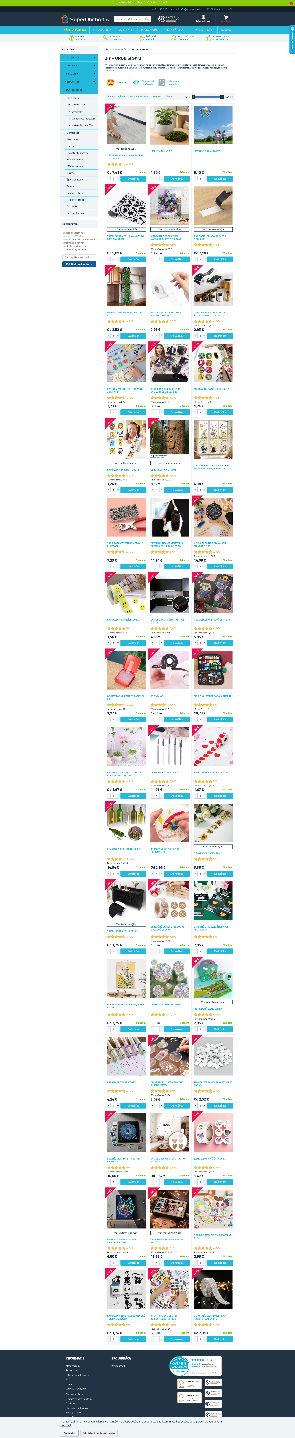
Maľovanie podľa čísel (82, 125)
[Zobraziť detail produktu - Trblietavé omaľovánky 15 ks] (213, 593)
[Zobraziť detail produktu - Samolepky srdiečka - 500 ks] (213, 746)
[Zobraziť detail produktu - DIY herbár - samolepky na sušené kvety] (169, 1056)
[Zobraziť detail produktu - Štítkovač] (169, 670)
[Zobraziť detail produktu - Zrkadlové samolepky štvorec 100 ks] (213, 1056)
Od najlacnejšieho (116, 96)
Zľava (169, 96)
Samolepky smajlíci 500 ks (123, 619)
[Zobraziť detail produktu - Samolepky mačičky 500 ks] (213, 1132)
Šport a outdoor (75, 179)
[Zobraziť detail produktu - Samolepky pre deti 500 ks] (126, 439)
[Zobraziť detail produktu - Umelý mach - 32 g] (169, 125)
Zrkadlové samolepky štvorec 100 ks (213, 1084)
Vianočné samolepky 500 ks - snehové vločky (168, 928)
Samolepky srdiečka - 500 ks (211, 772)
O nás (69, 1384)
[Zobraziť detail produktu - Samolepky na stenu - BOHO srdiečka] (169, 1132)
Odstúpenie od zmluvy (77, 1375)
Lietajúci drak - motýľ (207, 151)
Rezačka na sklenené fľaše (124, 849)
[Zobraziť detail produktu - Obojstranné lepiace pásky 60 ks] (126, 670)
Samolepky (77, 112)
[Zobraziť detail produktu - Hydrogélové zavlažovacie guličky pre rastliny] (126, 746)
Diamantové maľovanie (83, 118)
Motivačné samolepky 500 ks (212, 389)
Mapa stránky (73, 1366)
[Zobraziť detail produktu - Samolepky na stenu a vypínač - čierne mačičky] (126, 1289)
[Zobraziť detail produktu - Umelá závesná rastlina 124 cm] (126, 286)
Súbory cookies (73, 1412)
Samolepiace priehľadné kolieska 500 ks (166, 314)
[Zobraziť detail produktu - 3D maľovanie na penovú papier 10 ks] (169, 822)
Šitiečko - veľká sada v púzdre (213, 696)
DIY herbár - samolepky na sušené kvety (167, 1084)
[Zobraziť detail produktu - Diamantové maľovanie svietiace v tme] (126, 1209)
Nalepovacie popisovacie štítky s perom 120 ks (209, 314)
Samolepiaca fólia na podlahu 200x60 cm (126, 157)
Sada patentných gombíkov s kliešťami (125, 545)
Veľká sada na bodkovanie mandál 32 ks (210, 545)
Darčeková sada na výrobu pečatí (167, 1241)
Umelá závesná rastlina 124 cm (124, 314)
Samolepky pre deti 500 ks (123, 469)
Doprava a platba (74, 1394)
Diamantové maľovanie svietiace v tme (121, 1241)
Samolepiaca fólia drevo (122, 931)
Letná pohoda (102, 30)
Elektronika (72, 139)
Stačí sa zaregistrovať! (156, 2)
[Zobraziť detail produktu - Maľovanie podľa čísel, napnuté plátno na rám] (169, 205)
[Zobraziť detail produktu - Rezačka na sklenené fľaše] (126, 822)
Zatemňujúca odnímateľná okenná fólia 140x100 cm (167, 545)
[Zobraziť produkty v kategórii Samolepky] (110, 82)
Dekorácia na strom (163, 469)
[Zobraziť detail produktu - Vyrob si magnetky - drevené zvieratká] (126, 363)
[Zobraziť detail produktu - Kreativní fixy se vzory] (126, 1056)
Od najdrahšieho (139, 96)
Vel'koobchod (118, 1366)
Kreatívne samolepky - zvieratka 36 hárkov (165, 1317)
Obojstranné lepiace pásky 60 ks (125, 698)
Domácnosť (73, 133)
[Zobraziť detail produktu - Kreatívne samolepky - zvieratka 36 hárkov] (169, 1289)
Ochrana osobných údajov (79, 1399)
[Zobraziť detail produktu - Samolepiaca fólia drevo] (126, 900)
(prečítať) (65, 1425)
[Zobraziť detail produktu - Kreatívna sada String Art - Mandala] (126, 1132)
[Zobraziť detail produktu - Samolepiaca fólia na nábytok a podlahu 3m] (126, 205)
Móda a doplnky (75, 166)
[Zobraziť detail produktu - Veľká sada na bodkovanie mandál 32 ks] (213, 517)
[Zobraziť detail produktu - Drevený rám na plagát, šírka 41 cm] (126, 978)
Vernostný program (76, 1388)
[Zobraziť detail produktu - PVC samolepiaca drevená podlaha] (213, 205)
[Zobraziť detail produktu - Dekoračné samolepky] (213, 822)
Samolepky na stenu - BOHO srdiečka (168, 1160)
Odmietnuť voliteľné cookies (99, 1433)
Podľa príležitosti (75, 200)
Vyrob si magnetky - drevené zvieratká (125, 390)
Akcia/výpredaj (175, 30)
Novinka (157, 96)
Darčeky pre (126, 30)
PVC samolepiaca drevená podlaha (210, 238)
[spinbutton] (113, 178)
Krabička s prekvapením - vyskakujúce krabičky (166, 390)
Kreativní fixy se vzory (121, 1082)
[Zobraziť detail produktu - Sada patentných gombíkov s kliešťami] (126, 517)
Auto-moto (73, 98)
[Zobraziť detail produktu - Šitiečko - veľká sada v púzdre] (213, 670)
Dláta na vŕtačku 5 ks (164, 772)
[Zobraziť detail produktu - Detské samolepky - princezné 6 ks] (213, 1209)
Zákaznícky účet (203, 20)
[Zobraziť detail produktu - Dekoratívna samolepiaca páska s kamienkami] (213, 1289)
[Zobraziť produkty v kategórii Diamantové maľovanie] (136, 82)
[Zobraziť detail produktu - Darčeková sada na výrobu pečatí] (169, 1209)
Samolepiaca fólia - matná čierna (167, 621)
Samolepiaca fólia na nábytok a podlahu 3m (126, 238)
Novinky (226, 30)
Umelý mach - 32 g (161, 151)
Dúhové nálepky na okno (166, 1004)
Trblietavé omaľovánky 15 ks (212, 619)
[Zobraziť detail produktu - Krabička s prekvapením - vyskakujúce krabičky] (169, 363)
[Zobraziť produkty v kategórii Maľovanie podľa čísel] (162, 83)
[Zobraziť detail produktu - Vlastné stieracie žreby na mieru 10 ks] (213, 900)
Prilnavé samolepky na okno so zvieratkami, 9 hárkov (212, 467)
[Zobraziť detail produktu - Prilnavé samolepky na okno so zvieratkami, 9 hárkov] (213, 439)
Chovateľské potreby (77, 153)
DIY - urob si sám (76, 104)
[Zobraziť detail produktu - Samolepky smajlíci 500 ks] (126, 593)
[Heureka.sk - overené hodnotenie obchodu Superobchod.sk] (195, 1375)
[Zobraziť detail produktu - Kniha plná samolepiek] (213, 978)
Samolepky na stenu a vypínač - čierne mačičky (126, 1317)
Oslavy (70, 173)
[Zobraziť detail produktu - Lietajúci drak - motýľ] (213, 125)
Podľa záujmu (149, 30)
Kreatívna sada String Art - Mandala (124, 1160)
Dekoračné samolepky (208, 853)
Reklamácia (71, 1370)
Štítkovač (157, 696)
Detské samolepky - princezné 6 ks (213, 1237)
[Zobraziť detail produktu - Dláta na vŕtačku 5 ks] (169, 746)
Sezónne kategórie (76, 213)
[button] (118, 178)
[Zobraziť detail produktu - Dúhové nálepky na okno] (169, 978)
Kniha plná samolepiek (208, 1008)
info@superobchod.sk (191, 9)
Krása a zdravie (75, 159)
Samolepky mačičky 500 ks (210, 1158)
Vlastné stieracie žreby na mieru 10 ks (211, 928)
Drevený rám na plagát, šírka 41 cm (125, 1006)
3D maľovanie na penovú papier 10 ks (166, 850)
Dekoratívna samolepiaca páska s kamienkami (210, 1317)
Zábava (70, 186)
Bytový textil (74, 206)
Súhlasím (69, 1433)
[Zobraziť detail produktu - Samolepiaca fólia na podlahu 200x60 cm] (126, 125)
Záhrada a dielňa (75, 193)
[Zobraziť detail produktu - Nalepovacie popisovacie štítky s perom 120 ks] (213, 286)
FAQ (68, 1379)
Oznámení (71, 1403)
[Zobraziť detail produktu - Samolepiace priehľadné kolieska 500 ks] (169, 286)
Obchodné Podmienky (77, 1408)
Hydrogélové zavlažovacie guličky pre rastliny (124, 774)
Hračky (70, 146)
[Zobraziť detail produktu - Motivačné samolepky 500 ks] (213, 363)
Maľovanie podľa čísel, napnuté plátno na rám (166, 238)
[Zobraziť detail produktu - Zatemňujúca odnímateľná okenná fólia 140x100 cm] (169, 517)
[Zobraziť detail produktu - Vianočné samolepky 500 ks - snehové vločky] (169, 900)
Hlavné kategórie (203, 30)
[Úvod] (107, 50)
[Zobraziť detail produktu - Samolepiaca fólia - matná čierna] (169, 593)
